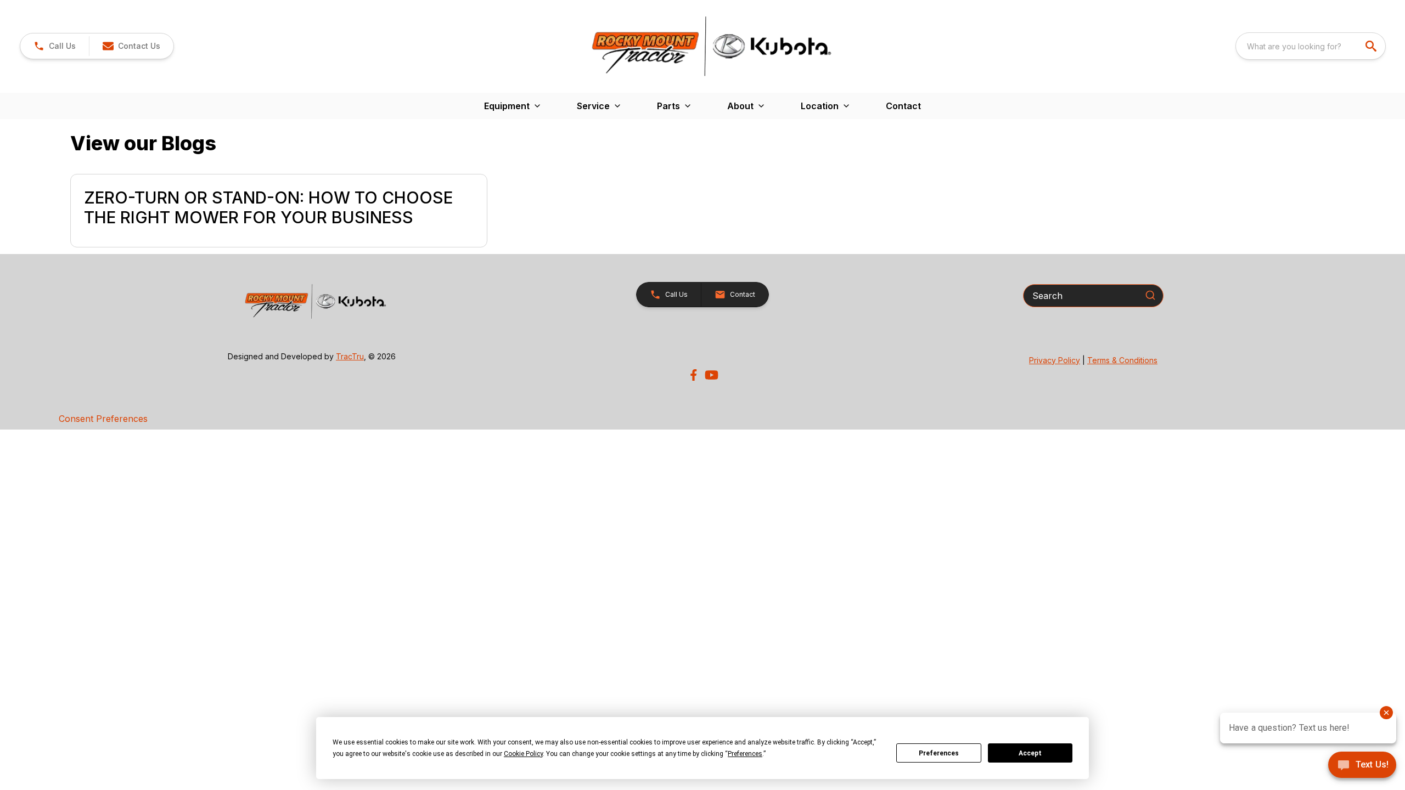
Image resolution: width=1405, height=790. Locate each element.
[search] (1372, 46)
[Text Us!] (1362, 766)
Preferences (939, 753)
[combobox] (1310, 46)
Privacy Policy (1054, 360)
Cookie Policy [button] (523, 754)
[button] (54, 46)
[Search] (1150, 295)
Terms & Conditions (1122, 360)
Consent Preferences (103, 418)
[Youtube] (711, 375)
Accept (1030, 753)
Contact (903, 105)
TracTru (350, 356)
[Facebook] (693, 375)
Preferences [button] (745, 754)
